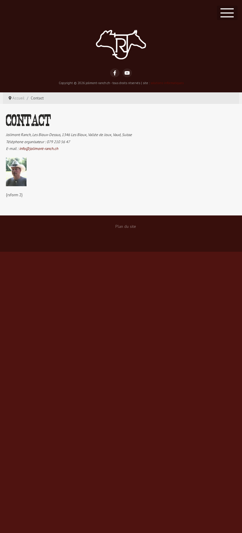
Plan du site (125, 226)
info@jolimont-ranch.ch (38, 148)
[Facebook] (114, 72)
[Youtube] (127, 72)
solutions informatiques (167, 83)
